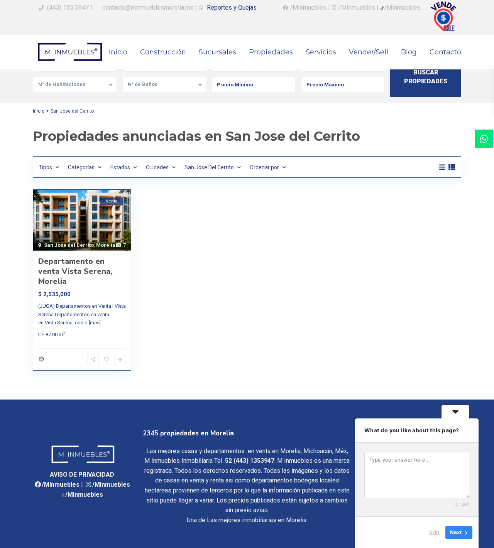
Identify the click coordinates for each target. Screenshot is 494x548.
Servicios (321, 52)
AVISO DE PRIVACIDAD (82, 474)
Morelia (105, 245)
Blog (409, 52)
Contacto (445, 52)
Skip (434, 532)
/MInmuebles (61, 484)
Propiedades (271, 52)
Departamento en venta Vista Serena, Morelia (75, 271)
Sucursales (217, 52)
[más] (95, 322)
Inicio (118, 52)
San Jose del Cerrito (69, 245)
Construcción (163, 52)
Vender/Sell (368, 52)
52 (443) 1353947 (249, 460)
